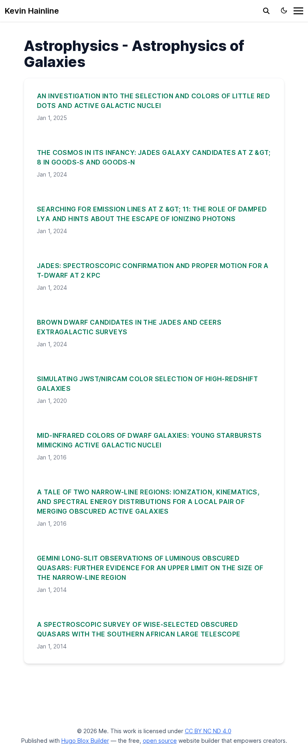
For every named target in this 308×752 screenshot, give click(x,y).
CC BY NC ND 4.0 (208, 731)
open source (160, 740)
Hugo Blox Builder (85, 740)
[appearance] (284, 10)
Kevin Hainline (32, 11)
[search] (266, 11)
